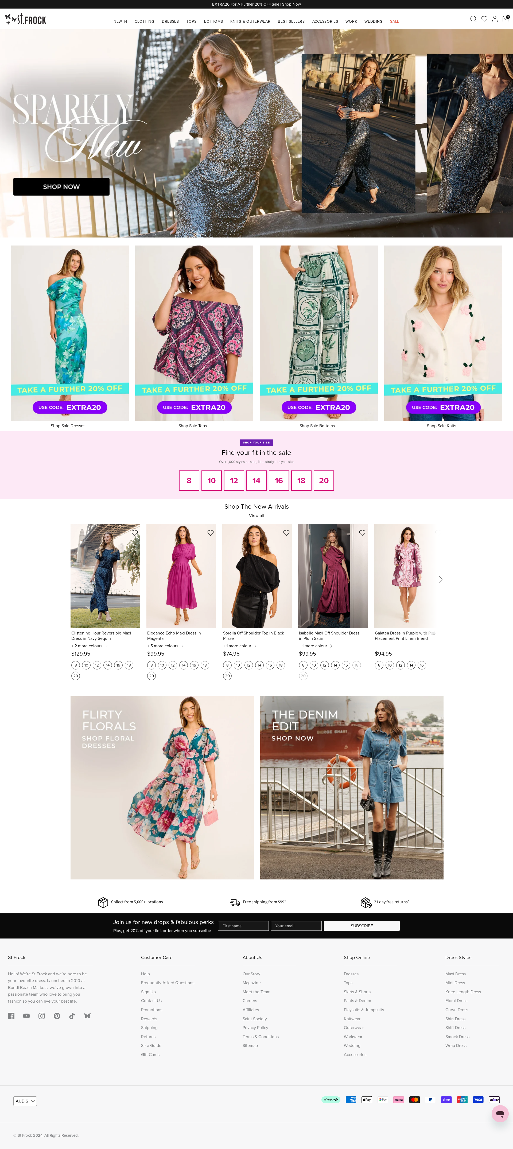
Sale (394, 21)
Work (351, 21)
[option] (256, 133)
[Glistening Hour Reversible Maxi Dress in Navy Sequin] (105, 576)
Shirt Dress (455, 1019)
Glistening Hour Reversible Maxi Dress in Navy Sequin (101, 635)
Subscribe (362, 926)
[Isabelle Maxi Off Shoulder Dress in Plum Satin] (333, 576)
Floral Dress (456, 1001)
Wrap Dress (456, 1045)
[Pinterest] (57, 1016)
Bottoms (213, 21)
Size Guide (151, 1045)
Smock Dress (457, 1037)
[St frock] (87, 1016)
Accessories (325, 21)
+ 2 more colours (86, 646)
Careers (250, 1001)
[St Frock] (25, 19)
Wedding (373, 21)
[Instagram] (41, 1016)
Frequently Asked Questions (167, 983)
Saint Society (255, 1019)
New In (120, 21)
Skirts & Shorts (357, 992)
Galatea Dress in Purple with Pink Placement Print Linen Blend (405, 635)
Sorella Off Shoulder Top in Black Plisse (253, 635)
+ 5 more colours (162, 646)
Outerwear (354, 1028)
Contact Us (151, 1001)
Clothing (144, 21)
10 (86, 665)
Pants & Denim (357, 1001)
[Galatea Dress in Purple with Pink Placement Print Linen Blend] (409, 576)
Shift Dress (455, 1028)
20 (75, 676)
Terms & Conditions (261, 1037)
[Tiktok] (72, 1016)
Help (145, 974)
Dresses (170, 21)
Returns (148, 1037)
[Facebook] (11, 1016)
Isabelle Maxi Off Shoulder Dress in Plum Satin (329, 635)
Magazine (252, 983)
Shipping (149, 1028)
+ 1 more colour (237, 646)
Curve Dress (456, 1010)
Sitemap (250, 1045)
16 (118, 665)
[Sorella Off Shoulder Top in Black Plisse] (257, 576)
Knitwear (352, 1019)
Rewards (149, 1019)
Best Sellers (291, 21)
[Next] (502, 133)
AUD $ (22, 1101)
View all (256, 515)
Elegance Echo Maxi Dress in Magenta (174, 635)
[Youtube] (26, 1016)
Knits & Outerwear (250, 21)
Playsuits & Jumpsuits (364, 1010)
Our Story (251, 974)
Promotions (151, 1010)
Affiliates (251, 1010)
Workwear (353, 1037)
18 (129, 665)
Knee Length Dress (463, 992)
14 (108, 665)
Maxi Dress (455, 974)
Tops (191, 21)
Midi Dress (455, 983)
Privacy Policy (255, 1028)
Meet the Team (256, 992)
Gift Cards (150, 1054)
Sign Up (148, 992)
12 (97, 665)
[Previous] (10, 133)
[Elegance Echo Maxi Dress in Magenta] (181, 576)
